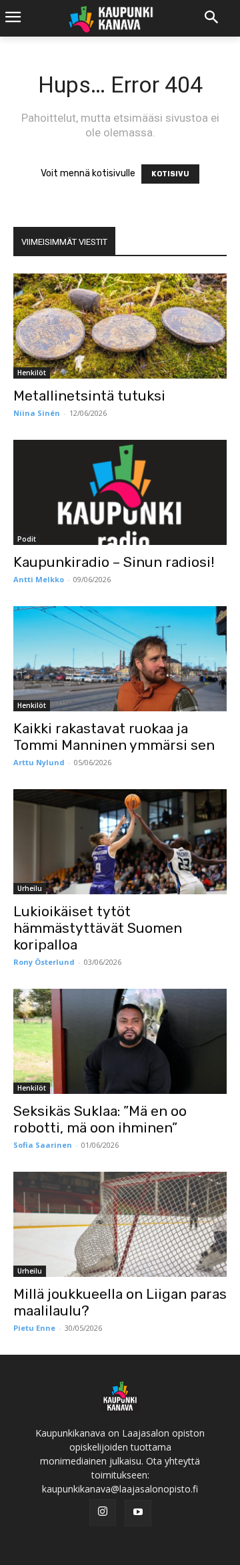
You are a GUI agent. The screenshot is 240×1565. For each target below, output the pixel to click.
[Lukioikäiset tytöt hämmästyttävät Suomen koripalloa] (120, 841)
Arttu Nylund (39, 762)
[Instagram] (102, 1512)
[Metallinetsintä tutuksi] (120, 326)
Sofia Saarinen (42, 1145)
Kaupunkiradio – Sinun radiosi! (114, 562)
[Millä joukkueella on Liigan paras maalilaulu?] (120, 1224)
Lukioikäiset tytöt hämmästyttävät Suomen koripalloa (97, 928)
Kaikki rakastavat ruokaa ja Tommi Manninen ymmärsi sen (114, 736)
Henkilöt (31, 372)
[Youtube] (138, 1513)
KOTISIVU (170, 174)
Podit (26, 539)
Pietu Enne (34, 1328)
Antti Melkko (38, 579)
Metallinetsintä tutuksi (89, 395)
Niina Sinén (36, 413)
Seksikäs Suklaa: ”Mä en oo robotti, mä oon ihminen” (100, 1119)
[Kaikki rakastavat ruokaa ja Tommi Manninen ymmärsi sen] (120, 658)
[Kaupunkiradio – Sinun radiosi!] (120, 492)
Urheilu (29, 888)
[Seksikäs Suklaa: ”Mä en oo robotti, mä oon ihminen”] (120, 1041)
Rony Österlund (44, 962)
